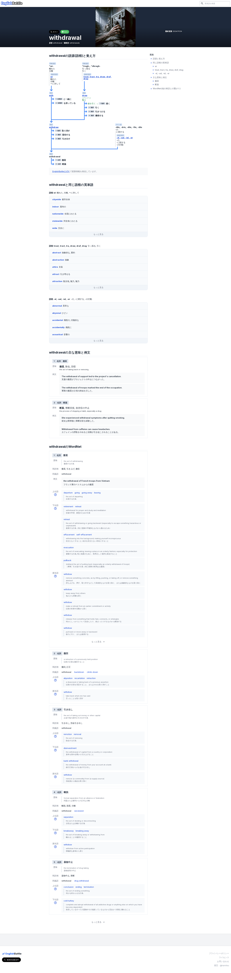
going (77, 492)
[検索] (202, 3)
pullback (67, 560)
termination (89, 887)
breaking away (82, 831)
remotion (68, 734)
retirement (68, 506)
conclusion (69, 887)
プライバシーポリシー (219, 953)
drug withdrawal (81, 880)
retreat (78, 506)
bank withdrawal (71, 761)
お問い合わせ (223, 961)
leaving (97, 492)
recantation (79, 678)
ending (79, 887)
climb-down (92, 672)
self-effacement (84, 534)
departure (68, 492)
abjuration (68, 678)
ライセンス (224, 957)
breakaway (69, 831)
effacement (69, 534)
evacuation (69, 547)
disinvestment (70, 748)
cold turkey (69, 900)
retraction (91, 678)
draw (84, 95)
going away (87, 492)
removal (77, 734)
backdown (79, 672)
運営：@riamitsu (221, 965)
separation (68, 817)
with (51, 95)
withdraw (54, 127)
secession (79, 811)
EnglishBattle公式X (61, 171)
